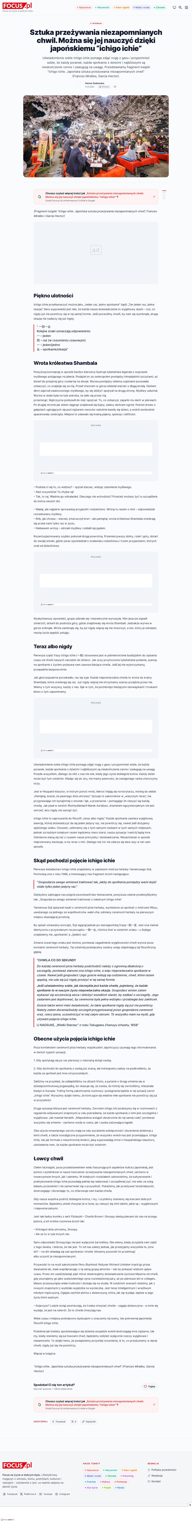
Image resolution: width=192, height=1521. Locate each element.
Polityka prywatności (164, 1469)
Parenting (128, 1475)
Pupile (107, 1487)
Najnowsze (85, 7)
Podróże (91, 1481)
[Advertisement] (96, 449)
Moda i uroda (142, 7)
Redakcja (157, 1475)
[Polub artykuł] (115, 87)
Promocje (122, 1481)
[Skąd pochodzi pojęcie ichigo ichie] (164, 195)
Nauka (120, 1487)
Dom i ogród (122, 7)
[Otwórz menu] (186, 7)
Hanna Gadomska (94, 83)
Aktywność (103, 7)
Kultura (106, 1481)
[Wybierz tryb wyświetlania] (174, 7)
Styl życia (92, 1487)
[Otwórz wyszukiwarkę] (180, 7)
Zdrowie (160, 7)
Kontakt (156, 1481)
